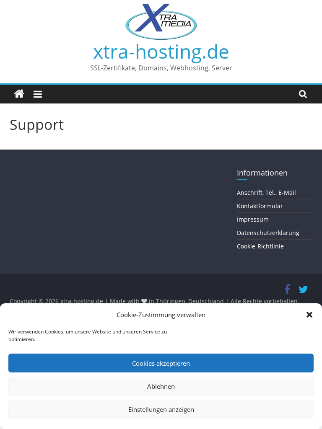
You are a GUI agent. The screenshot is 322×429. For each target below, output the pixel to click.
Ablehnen (161, 386)
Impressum (253, 219)
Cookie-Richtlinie (260, 246)
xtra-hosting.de (161, 51)
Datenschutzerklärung (268, 233)
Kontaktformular (260, 206)
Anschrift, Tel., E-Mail (266, 192)
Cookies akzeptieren (161, 363)
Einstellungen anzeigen (161, 409)
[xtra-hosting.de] (19, 94)
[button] (309, 314)
